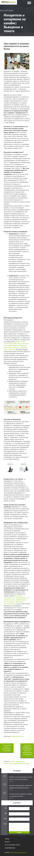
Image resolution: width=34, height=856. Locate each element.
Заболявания (10, 848)
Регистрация (8, 10)
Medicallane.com (18, 736)
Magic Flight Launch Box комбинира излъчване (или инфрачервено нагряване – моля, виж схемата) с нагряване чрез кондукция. (16, 346)
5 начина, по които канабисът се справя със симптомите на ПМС (20, 795)
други (13, 761)
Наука (7, 839)
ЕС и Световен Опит (12, 845)
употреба (25, 763)
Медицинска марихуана (8, 4)
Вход (1, 10)
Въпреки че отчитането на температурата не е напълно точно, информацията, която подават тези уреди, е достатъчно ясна (17, 600)
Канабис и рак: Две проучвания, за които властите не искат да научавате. (21, 778)
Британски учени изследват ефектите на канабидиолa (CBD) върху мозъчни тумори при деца (20, 787)
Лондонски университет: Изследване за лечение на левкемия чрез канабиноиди (27, 750)
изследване (20, 761)
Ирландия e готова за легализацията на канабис (7, 748)
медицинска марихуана (12, 763)
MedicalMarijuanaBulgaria (18, 852)
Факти (7, 842)
